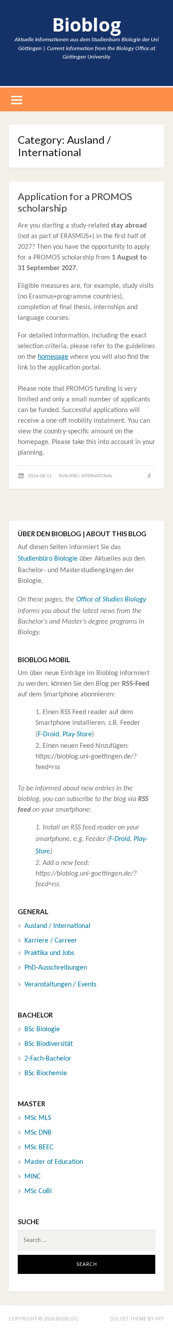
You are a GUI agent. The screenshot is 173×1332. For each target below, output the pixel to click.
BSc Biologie (42, 1029)
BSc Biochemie (45, 1073)
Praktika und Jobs (49, 953)
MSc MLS (37, 1118)
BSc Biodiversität (48, 1044)
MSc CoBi (38, 1191)
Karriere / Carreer (50, 940)
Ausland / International (86, 476)
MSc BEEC (39, 1147)
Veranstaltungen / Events (60, 984)
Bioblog (86, 24)
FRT (159, 1318)
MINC (32, 1176)
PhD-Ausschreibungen (55, 967)
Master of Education (53, 1162)
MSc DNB (37, 1132)
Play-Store (77, 734)
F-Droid (48, 734)
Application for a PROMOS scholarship (75, 202)
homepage (53, 357)
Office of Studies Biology (111, 599)
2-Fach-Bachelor (47, 1058)
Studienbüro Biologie (48, 558)
